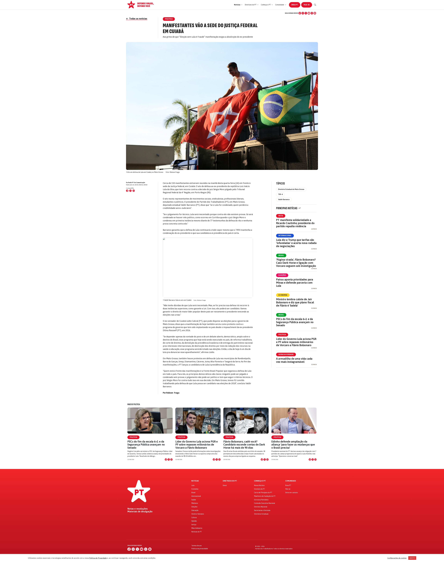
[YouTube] (309, 13)
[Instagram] (303, 13)
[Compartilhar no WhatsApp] (134, 191)
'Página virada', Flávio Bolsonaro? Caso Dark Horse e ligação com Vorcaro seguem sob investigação (296, 262)
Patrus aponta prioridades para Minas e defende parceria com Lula (294, 282)
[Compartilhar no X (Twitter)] (130, 191)
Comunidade (290, 481)
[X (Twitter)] (306, 13)
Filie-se (307, 5)
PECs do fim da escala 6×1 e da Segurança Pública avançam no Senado (294, 322)
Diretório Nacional (260, 507)
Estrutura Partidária (261, 500)
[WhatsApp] (312, 13)
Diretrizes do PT (230, 481)
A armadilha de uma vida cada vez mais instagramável (294, 360)
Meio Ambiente (196, 528)
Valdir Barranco (284, 199)
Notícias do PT (196, 532)
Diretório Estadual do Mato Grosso (291, 189)
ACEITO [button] (412, 558)
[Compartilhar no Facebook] (127, 191)
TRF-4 (280, 194)
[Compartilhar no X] (169, 459)
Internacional (284, 235)
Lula (192, 485)
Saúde (193, 500)
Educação (194, 510)
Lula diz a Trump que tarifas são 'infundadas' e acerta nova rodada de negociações (296, 243)
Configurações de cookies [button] (397, 558)
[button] (238, 5)
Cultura (194, 517)
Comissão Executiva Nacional (264, 503)
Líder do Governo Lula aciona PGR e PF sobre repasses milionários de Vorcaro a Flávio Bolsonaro (296, 342)
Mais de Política (133, 404)
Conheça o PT (260, 481)
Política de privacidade (199, 549)
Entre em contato (291, 492)
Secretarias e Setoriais (262, 510)
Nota (280, 216)
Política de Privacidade (98, 558)
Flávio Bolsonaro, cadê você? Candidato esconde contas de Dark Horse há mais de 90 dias (244, 444)
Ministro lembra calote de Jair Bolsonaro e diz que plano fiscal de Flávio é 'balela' (295, 302)
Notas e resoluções (137, 508)
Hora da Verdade (286, 354)
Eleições (282, 275)
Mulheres (194, 503)
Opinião (194, 521)
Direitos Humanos (197, 514)
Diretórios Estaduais (261, 514)
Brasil (281, 255)
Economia (282, 295)
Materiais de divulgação (140, 511)
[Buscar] (315, 5)
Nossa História (259, 485)
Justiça (193, 524)
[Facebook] (300, 13)
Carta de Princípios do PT (263, 492)
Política (282, 334)
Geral (225, 485)
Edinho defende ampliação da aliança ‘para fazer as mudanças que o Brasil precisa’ (293, 444)
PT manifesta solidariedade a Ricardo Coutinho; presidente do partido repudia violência (295, 223)
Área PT (294, 5)
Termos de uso (196, 546)
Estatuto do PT (259, 489)
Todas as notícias (136, 18)
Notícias (195, 481)
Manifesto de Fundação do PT (265, 496)
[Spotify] (315, 13)
